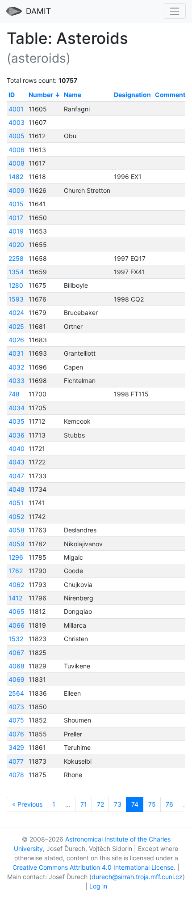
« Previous (27, 804)
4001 (16, 109)
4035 (16, 421)
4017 (15, 217)
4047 (16, 476)
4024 (16, 312)
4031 (16, 353)
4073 (16, 706)
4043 (16, 462)
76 (169, 804)
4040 (16, 448)
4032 (16, 367)
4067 (16, 652)
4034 (16, 408)
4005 (16, 136)
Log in (98, 886)
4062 (16, 584)
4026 (16, 340)
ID (11, 94)
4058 (16, 530)
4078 (16, 774)
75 (152, 804)
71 (83, 804)
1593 (16, 299)
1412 (15, 598)
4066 (16, 625)
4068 (16, 666)
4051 (16, 502)
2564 (16, 693)
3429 (16, 747)
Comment (170, 94)
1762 (15, 570)
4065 (16, 611)
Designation (132, 94)
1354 (16, 272)
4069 (16, 679)
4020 (16, 244)
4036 (16, 435)
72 (100, 804)
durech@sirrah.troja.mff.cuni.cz (137, 876)
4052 (16, 516)
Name (72, 94)
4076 (16, 734)
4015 (16, 204)
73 (117, 804)
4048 (16, 489)
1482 (15, 176)
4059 (16, 544)
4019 (16, 231)
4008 (16, 163)
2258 (16, 258)
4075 (16, 720)
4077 (16, 761)
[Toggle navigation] (175, 11)
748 (14, 394)
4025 (16, 326)
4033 (16, 380)
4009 (16, 190)
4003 (16, 122)
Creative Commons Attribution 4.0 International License (93, 867)
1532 (15, 638)
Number (41, 94)
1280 (15, 285)
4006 (16, 149)
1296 (15, 557)
